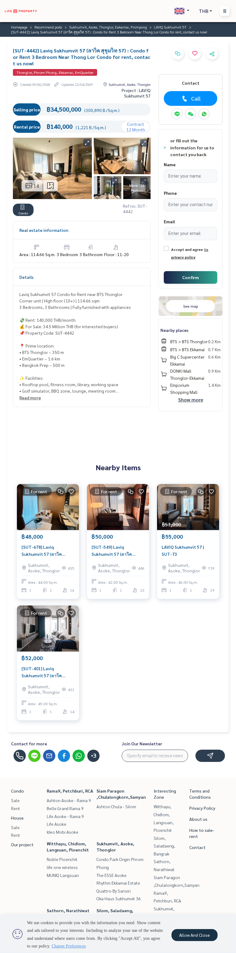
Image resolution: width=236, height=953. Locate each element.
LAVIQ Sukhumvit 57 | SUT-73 (183, 550)
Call (196, 98)
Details (26, 277)
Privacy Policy (202, 808)
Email (169, 221)
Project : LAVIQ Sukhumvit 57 (136, 92)
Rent (15, 808)
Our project (22, 844)
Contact (197, 847)
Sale (15, 800)
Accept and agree (187, 249)
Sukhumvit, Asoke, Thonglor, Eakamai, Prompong (108, 27)
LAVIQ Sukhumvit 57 (170, 27)
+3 (93, 755)
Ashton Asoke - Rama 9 (69, 800)
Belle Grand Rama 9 (65, 808)
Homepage (19, 27)
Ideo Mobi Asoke (62, 832)
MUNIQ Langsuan (63, 875)
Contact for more (29, 743)
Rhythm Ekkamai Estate (118, 883)
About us (198, 819)
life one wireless (62, 867)
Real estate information (43, 230)
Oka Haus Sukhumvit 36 (118, 898)
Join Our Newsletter (142, 743)
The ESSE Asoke (111, 875)
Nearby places (174, 330)
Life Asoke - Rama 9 (65, 816)
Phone (170, 193)
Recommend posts (48, 27)
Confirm (190, 277)
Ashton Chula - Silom (116, 806)
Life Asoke (56, 824)
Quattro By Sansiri (113, 890)
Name (169, 164)
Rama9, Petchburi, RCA (70, 791)
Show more (190, 399)
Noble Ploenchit (62, 859)
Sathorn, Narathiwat (68, 910)
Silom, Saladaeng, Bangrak (164, 845)
